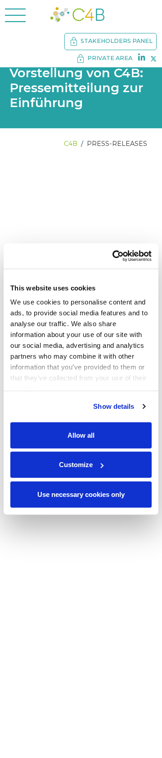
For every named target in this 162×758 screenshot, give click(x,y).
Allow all (81, 435)
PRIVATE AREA (103, 58)
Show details (113, 406)
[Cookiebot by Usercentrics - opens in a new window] (114, 256)
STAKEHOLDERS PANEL (110, 41)
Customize (76, 464)
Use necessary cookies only (81, 494)
